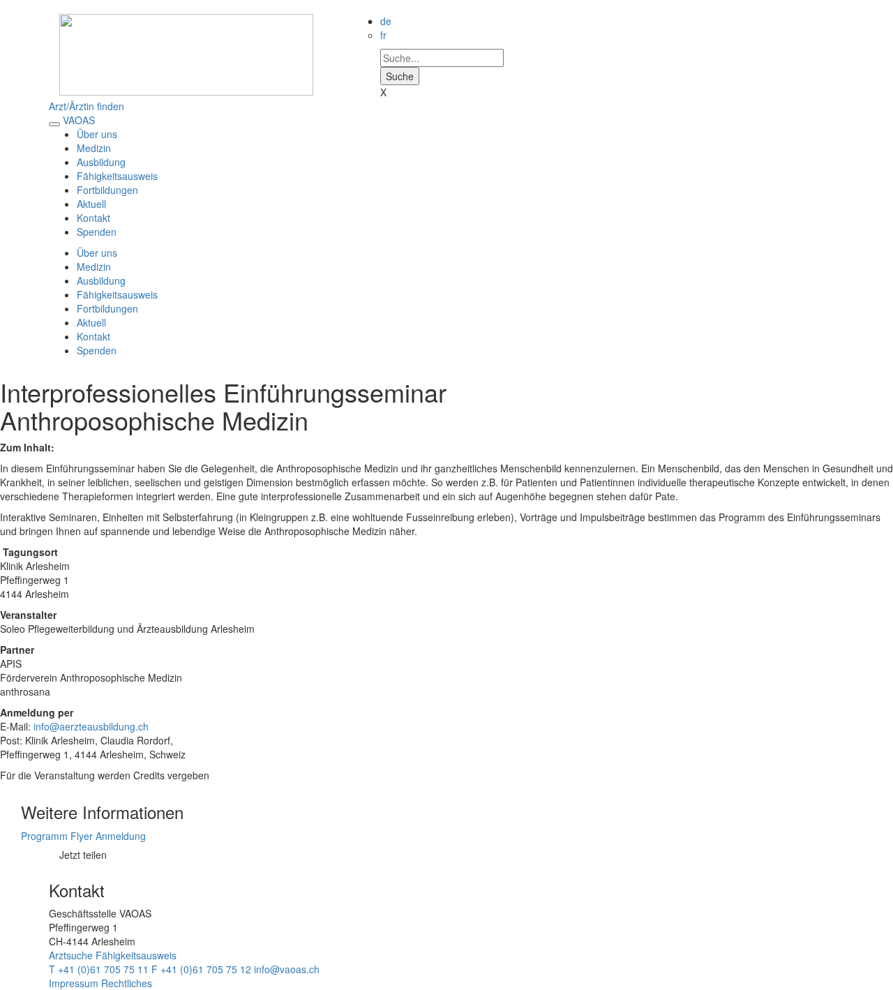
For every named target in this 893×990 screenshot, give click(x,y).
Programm (44, 836)
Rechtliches (126, 983)
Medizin (94, 148)
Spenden (97, 232)
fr (383, 35)
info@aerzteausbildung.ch (91, 726)
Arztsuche (71, 955)
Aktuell (91, 204)
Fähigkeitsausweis (117, 176)
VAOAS (79, 120)
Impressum (73, 983)
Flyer (83, 836)
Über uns (97, 134)
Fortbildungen (107, 190)
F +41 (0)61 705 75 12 (201, 969)
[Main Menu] (54, 124)
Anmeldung (121, 836)
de (385, 21)
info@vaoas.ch (287, 969)
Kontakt (93, 218)
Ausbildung (101, 162)
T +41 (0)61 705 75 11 (99, 969)
